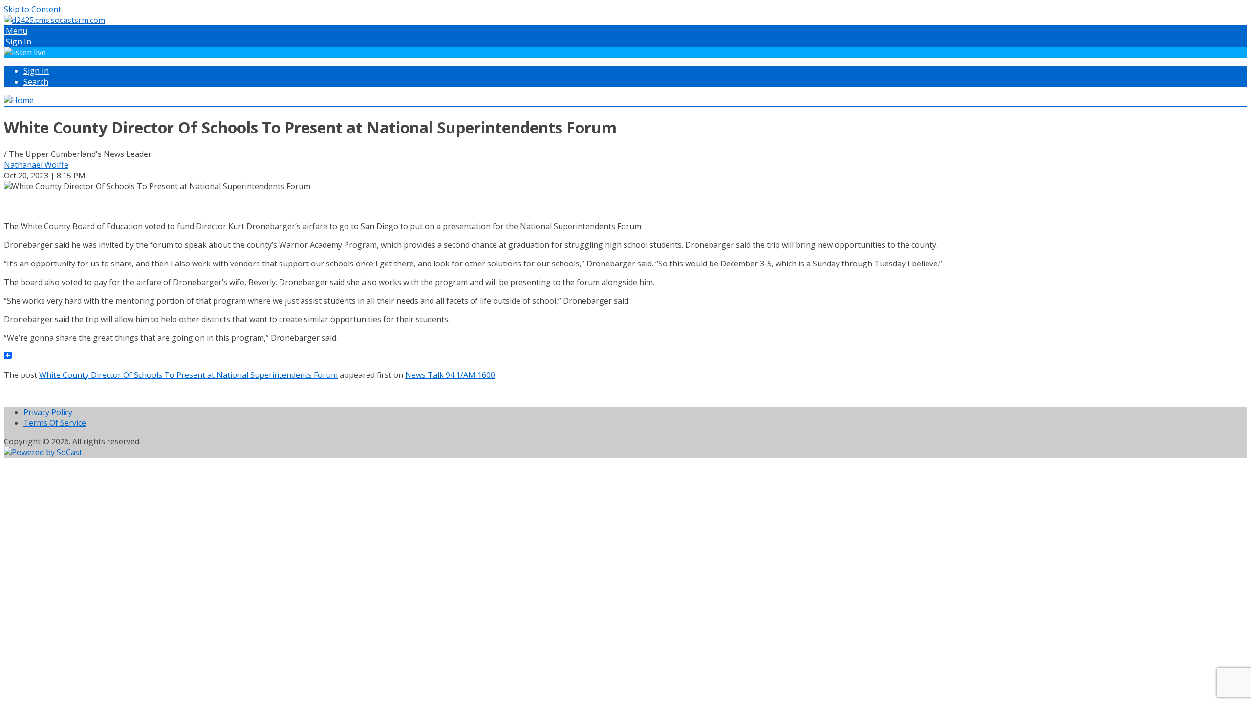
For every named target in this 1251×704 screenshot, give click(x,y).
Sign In (36, 71)
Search (35, 81)
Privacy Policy (47, 412)
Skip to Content (32, 9)
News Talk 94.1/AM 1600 (450, 375)
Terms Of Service (54, 423)
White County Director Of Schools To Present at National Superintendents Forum (188, 375)
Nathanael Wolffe (36, 164)
